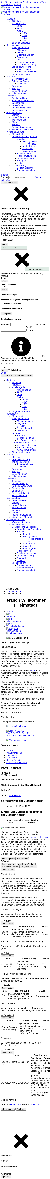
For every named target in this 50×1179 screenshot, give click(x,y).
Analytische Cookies (28, 867)
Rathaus (21, 435)
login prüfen (6, 314)
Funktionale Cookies (10, 867)
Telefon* (29, 330)
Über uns (16, 457)
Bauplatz (26, 534)
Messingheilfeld (35, 539)
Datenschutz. (36, 1104)
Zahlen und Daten (25, 464)
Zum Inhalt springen (32, 2)
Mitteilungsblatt (24, 390)
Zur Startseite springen (12, 2)
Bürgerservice (18, 416)
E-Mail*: (5, 1161)
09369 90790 (15, 795)
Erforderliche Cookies (26, 864)
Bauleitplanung (24, 565)
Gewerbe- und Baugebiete (29, 529)
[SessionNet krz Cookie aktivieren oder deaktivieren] (2, 1050)
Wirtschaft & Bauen (21, 522)
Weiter (4, 245)
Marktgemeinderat (25, 421)
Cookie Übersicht (8, 864)
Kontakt (10, 750)
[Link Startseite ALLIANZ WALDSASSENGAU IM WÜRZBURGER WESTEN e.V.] (25, 736)
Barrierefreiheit (13, 760)
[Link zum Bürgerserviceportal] (16, 740)
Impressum (11, 755)
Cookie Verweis (8, 870)
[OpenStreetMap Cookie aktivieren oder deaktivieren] (2, 1015)
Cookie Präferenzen (39, 837)
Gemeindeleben (19, 500)
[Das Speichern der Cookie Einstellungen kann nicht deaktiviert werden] (2, 921)
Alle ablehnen (22, 859)
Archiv (25, 399)
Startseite (16, 382)
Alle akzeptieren (8, 859)
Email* (29, 327)
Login (3, 373)
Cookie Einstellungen (16, 762)
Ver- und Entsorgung (27, 445)
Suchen (4, 177)
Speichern (21, 1109)
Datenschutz (12, 758)
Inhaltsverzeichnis (14, 753)
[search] (20, 177)
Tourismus (16, 481)
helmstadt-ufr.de (13, 591)
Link (33, 670)
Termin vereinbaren (9, 183)
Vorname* (5, 324)
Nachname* (40, 324)
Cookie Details (7, 924)
